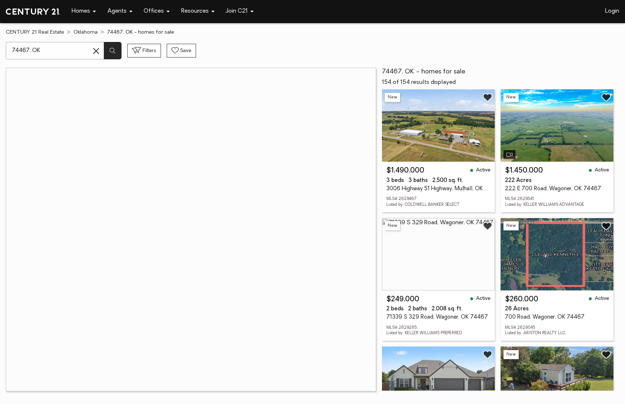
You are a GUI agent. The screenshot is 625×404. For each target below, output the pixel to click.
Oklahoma (85, 32)
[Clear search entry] (96, 51)
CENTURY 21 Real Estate (35, 32)
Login (612, 11)
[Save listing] (487, 97)
